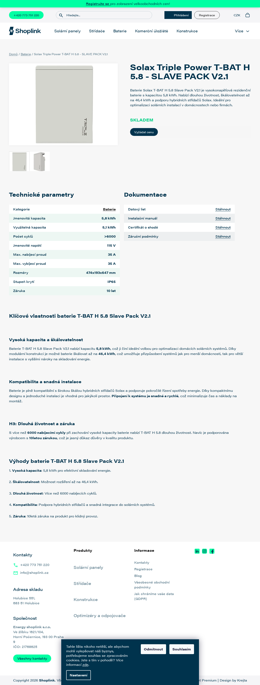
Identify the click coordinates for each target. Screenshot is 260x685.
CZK (237, 15)
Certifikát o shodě (143, 227)
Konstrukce (86, 599)
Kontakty (141, 562)
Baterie (109, 209)
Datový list (137, 209)
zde (85, 664)
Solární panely (88, 567)
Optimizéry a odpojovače (100, 615)
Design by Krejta (233, 680)
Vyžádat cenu (144, 132)
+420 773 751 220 (26, 15)
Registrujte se (98, 3)
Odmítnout (153, 649)
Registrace (207, 15)
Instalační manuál (142, 218)
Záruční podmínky (143, 236)
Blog (138, 575)
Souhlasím (181, 649)
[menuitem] (67, 31)
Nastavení (78, 675)
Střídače (82, 583)
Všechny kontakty (32, 658)
